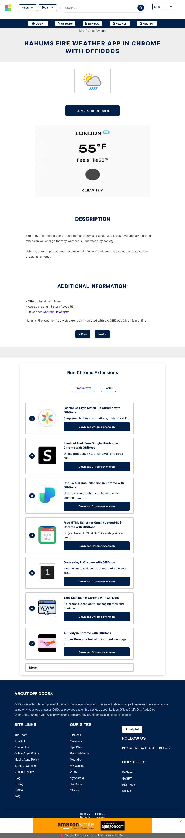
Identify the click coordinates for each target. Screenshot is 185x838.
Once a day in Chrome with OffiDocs (89, 562)
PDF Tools (129, 784)
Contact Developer (56, 312)
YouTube (132, 748)
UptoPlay (76, 747)
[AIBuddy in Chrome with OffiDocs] (48, 651)
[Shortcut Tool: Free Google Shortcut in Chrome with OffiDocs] (48, 463)
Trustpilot (132, 729)
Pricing (18, 784)
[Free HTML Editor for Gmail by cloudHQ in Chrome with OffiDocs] (48, 543)
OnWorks (76, 741)
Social (108, 387)
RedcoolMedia (79, 753)
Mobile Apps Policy (26, 759)
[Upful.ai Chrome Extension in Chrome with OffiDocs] (48, 503)
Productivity (83, 387)
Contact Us (21, 747)
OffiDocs (75, 735)
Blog (17, 778)
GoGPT (127, 778)
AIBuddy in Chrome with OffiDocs (87, 633)
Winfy (73, 771)
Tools (45, 7)
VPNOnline (77, 765)
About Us (20, 741)
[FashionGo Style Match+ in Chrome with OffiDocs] (48, 426)
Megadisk (76, 759)
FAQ (17, 796)
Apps (25, 7)
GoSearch (128, 772)
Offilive (126, 790)
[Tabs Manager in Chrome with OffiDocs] (48, 615)
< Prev (83, 334)
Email (167, 748)
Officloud (75, 790)
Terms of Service (25, 765)
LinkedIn (150, 748)
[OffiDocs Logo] (8, 8)
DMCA (18, 790)
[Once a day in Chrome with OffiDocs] (48, 580)
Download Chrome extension (97, 426)
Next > (102, 334)
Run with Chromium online (92, 110)
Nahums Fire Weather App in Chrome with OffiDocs (92, 47)
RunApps (76, 784)
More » (34, 667)
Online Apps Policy (26, 753)
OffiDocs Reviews (85, 815)
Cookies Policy (24, 771)
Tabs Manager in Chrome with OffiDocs (91, 597)
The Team (20, 735)
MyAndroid (77, 778)
